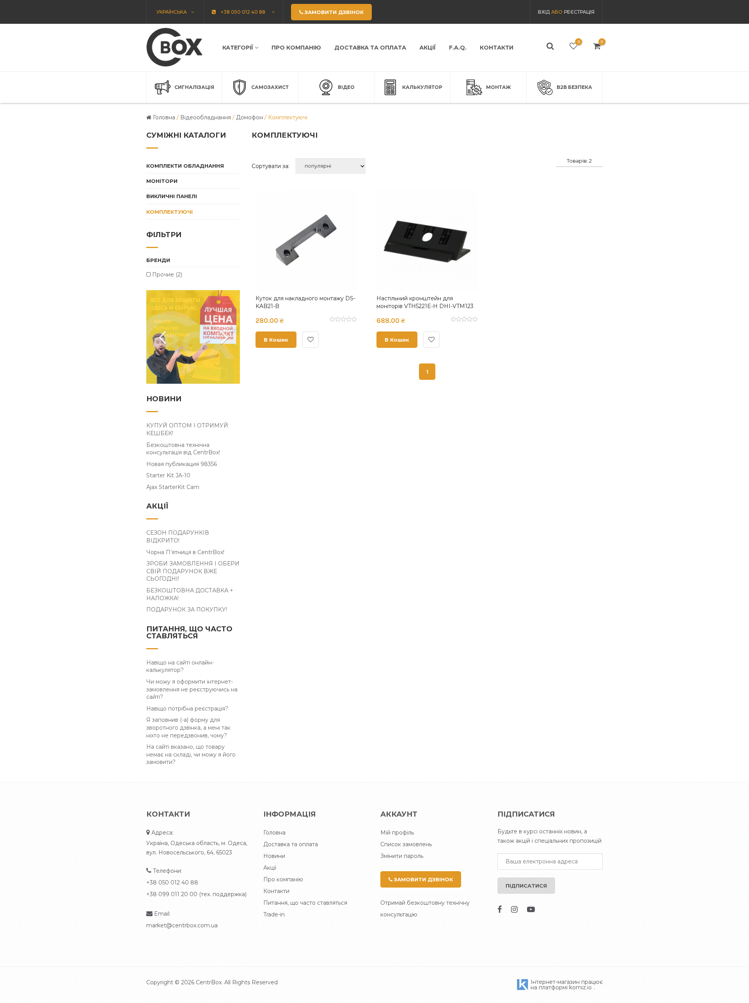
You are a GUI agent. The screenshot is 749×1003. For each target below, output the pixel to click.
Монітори (161, 181)
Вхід (544, 12)
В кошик (276, 340)
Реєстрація (579, 12)
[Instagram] (514, 909)
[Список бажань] (573, 46)
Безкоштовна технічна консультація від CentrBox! (183, 448)
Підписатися (526, 885)
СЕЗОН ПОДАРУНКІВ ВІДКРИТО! (177, 536)
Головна (274, 832)
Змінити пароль (401, 855)
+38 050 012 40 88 (172, 882)
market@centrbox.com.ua (182, 925)
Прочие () (166, 274)
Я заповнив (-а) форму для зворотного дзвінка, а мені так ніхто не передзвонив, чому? (188, 727)
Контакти (496, 47)
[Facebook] (499, 909)
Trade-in (274, 914)
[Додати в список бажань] (310, 339)
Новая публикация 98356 (181, 464)
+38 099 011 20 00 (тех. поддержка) (196, 894)
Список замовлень (406, 844)
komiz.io (580, 987)
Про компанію (296, 47)
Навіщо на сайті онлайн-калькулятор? (180, 666)
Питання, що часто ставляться (305, 902)
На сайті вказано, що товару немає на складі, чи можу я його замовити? (191, 754)
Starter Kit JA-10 (168, 475)
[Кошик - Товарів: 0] (597, 46)
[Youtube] (531, 909)
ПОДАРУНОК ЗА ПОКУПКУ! (186, 609)
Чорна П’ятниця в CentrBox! (185, 552)
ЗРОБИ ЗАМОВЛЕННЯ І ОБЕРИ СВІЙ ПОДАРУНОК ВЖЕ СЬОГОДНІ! (193, 571)
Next (224, 337)
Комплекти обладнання (185, 166)
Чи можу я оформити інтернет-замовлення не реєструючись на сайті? (192, 689)
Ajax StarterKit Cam (172, 487)
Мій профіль (397, 832)
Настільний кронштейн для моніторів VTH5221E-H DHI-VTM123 (425, 302)
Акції (427, 47)
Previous (162, 337)
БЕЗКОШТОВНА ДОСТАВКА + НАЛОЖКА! (189, 594)
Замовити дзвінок (422, 879)
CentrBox (209, 982)
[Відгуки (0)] (343, 320)
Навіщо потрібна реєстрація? (187, 708)
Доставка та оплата (370, 47)
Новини (274, 855)
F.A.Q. (458, 47)
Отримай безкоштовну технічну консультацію (425, 908)
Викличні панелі (171, 196)
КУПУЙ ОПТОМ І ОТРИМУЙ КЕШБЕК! (187, 429)
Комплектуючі (169, 212)
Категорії (238, 47)
